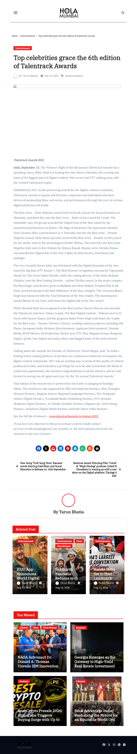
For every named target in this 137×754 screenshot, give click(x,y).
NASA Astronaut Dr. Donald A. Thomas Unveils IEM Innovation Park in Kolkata (38, 664)
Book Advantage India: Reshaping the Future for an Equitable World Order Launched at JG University (97, 719)
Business (80, 627)
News (79, 541)
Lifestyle (23, 627)
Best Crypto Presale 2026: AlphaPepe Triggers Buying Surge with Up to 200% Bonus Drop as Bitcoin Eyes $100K (40, 719)
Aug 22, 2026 (101, 587)
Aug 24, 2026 (62, 587)
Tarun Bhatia (30, 75)
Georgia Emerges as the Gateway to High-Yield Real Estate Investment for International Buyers (96, 664)
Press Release (64, 546)
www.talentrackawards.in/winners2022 (73, 416)
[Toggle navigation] (15, 13)
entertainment (74, 75)
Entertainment (22, 48)
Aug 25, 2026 (24, 587)
